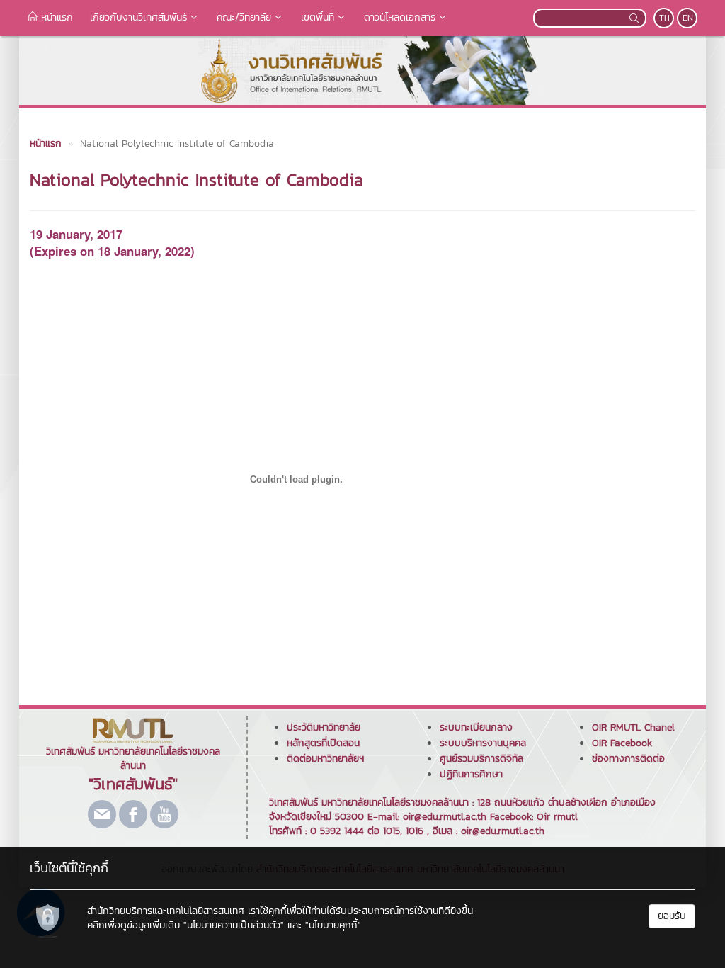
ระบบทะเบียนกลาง (476, 727)
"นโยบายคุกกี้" (333, 925)
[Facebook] (133, 814)
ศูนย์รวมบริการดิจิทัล (481, 758)
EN (688, 17)
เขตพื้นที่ (317, 17)
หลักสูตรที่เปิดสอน (323, 743)
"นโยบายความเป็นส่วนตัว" (233, 925)
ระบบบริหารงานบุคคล (483, 743)
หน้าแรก (55, 17)
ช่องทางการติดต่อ (628, 758)
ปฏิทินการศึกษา (471, 774)
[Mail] (102, 814)
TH (664, 17)
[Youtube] (164, 814)
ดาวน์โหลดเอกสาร (399, 17)
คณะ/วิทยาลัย (244, 17)
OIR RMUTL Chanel (633, 727)
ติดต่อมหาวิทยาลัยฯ (325, 758)
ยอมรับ (672, 915)
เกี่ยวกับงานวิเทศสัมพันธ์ (138, 17)
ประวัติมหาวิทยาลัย (323, 727)
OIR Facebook (622, 743)
